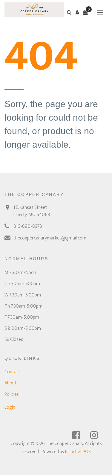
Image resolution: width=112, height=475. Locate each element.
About (10, 383)
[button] (77, 12)
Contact (12, 372)
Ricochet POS (78, 452)
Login (9, 407)
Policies (11, 394)
